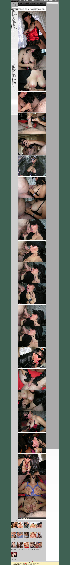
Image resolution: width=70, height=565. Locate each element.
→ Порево (12, 80)
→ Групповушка (13, 35)
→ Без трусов (13, 17)
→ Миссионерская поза (14, 61)
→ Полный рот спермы (13, 78)
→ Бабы (12, 16)
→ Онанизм (13, 70)
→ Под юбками (13, 75)
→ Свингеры (13, 85)
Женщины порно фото (26, 518)
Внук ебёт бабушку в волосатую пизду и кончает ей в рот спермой (33, 549)
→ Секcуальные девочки (13, 86)
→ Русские (12, 84)
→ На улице (13, 67)
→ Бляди (12, 20)
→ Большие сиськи (14, 22)
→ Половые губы (13, 79)
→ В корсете (13, 27)
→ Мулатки (13, 65)
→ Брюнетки (13, 23)
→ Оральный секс (14, 71)
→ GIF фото (13, 11)
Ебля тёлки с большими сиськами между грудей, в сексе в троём (14, 539)
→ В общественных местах (14, 29)
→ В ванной (13, 25)
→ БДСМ (12, 15)
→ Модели (12, 62)
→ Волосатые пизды (14, 34)
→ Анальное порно (14, 14)
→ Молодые (13, 64)
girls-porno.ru (26, 563)
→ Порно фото (13, 83)
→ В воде (12, 26)
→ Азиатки (12, 13)
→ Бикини (12, 18)
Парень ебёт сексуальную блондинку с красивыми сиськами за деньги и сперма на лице (14, 530)
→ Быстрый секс (13, 24)
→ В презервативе (14, 30)
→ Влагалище (13, 33)
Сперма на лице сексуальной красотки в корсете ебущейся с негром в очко (14, 559)
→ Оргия (12, 73)
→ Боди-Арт (13, 21)
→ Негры (12, 68)
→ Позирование (13, 76)
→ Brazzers (12, 10)
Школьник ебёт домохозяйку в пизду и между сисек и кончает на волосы (20, 549)
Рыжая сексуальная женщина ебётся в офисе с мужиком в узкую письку (14, 549)
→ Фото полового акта (14, 109)
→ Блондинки (13, 19)
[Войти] (14, 4)
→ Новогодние (13, 69)
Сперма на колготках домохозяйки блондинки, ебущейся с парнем (26, 549)
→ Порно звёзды (13, 82)
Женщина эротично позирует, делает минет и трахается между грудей (26, 539)
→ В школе (13, 32)
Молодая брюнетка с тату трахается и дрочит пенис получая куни (33, 529)
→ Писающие (13, 74)
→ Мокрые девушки (14, 63)
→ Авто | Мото (13, 12)
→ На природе (13, 66)
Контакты (34, 561)
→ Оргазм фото (13, 72)
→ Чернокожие (13, 113)
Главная (14, 9)
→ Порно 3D (13, 81)
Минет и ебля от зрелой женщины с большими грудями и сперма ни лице (33, 539)
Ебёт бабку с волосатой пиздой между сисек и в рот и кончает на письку (39, 549)
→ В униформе (13, 31)
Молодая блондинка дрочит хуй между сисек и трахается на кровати (20, 539)
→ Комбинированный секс (14, 50)
